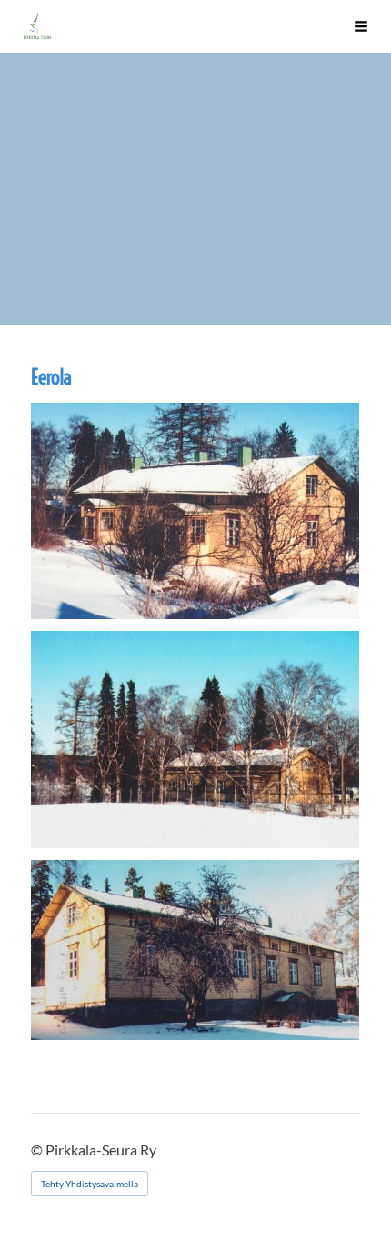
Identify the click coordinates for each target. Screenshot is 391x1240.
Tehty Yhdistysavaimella (89, 1183)
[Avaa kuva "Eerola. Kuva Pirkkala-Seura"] (195, 511)
